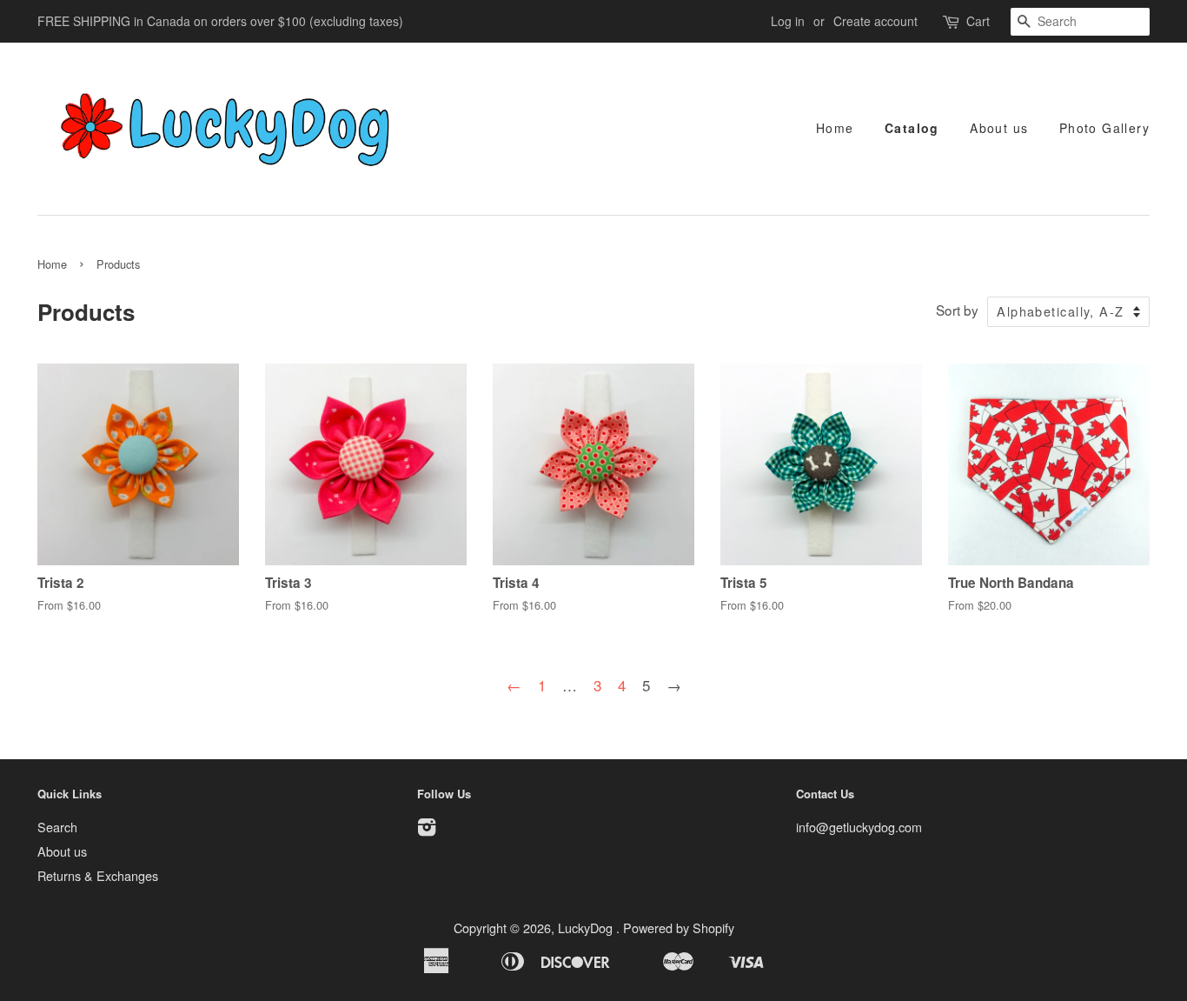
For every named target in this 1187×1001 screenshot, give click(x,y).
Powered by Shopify (678, 927)
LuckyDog (587, 927)
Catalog (912, 128)
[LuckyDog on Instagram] (426, 829)
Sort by (957, 309)
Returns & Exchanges (97, 875)
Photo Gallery (1104, 128)
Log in (788, 21)
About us (999, 128)
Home (835, 128)
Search (57, 826)
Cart (978, 21)
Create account (875, 21)
